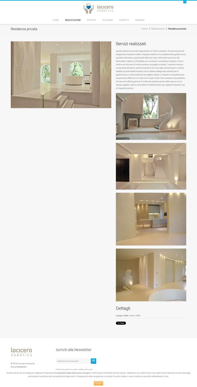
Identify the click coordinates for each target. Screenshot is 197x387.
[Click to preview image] (61, 74)
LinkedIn (139, 20)
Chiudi (98, 383)
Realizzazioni (73, 20)
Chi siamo (107, 20)
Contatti (124, 20)
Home (56, 20)
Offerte (91, 20)
